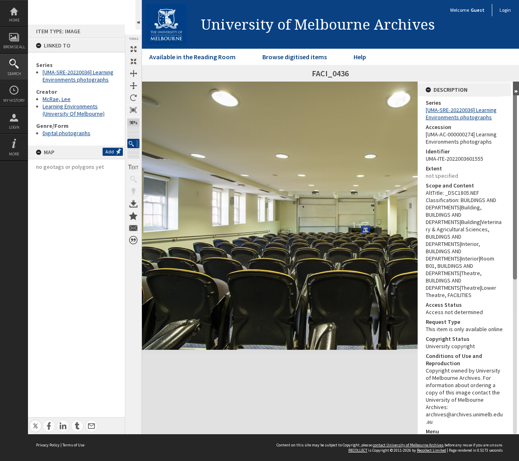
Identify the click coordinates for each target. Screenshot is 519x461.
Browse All (14, 47)
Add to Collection (133, 216)
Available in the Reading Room (192, 57)
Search (14, 73)
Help (360, 57)
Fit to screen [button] (133, 61)
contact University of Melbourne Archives (408, 445)
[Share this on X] (35, 421)
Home (14, 20)
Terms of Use (73, 445)
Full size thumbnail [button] (133, 49)
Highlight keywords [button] (133, 191)
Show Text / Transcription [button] (133, 167)
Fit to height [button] (133, 86)
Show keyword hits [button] (133, 179)
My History (14, 100)
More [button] (14, 154)
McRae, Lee (57, 99)
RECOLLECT (357, 450)
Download (133, 204)
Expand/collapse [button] (516, 88)
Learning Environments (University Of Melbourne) (74, 110)
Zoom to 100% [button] (133, 110)
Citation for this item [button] (133, 240)
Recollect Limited (431, 450)
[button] (133, 143)
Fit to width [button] (133, 73)
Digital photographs (66, 133)
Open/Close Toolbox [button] (138, 15)
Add (109, 152)
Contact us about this (133, 228)
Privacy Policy (48, 445)
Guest (478, 10)
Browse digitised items (294, 57)
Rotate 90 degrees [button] (133, 98)
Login (14, 127)
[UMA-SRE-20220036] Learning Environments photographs (78, 76)
